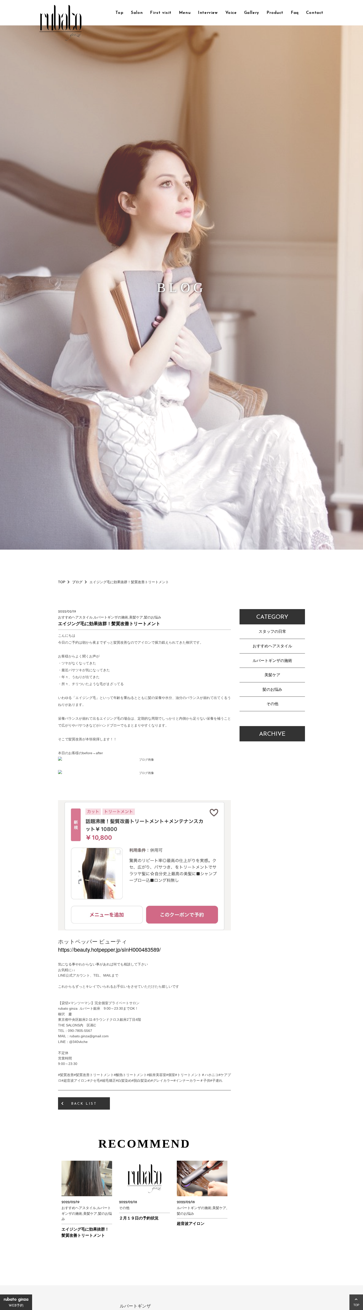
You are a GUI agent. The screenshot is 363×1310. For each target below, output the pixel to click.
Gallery (251, 13)
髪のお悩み (272, 689)
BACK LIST (84, 1104)
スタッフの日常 (272, 631)
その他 (272, 704)
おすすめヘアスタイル (272, 646)
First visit (161, 13)
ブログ (77, 582)
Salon (137, 13)
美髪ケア (272, 675)
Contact (314, 13)
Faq (295, 13)
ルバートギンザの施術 (272, 660)
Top (119, 13)
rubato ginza (16, 1302)
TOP (61, 582)
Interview (208, 13)
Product (275, 13)
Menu (185, 13)
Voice (231, 13)
